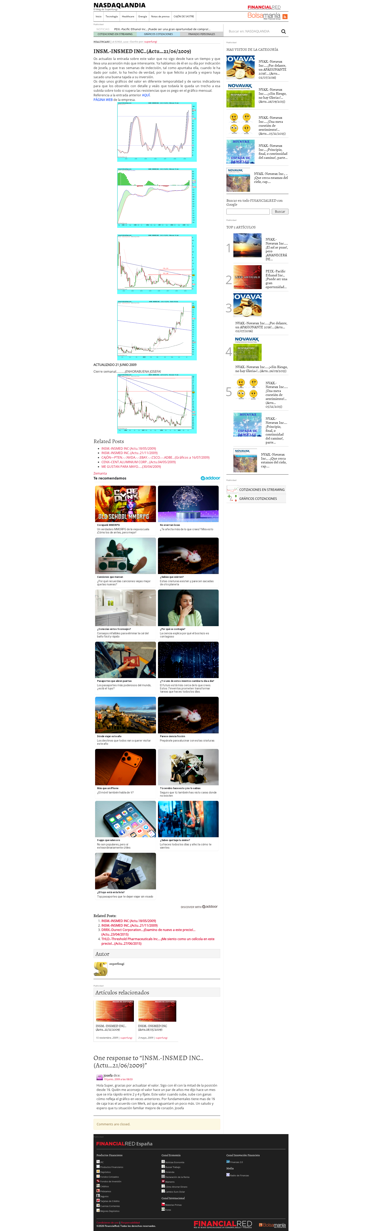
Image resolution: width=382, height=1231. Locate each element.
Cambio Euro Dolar (175, 1191)
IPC (102, 1162)
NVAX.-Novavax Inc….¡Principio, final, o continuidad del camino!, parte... (273, 151)
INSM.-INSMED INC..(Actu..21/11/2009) (129, 453)
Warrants (169, 1181)
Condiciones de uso (107, 1222)
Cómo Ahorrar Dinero (176, 1186)
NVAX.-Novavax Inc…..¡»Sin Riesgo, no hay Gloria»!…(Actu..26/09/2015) (272, 95)
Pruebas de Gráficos (127, 29)
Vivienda (169, 1172)
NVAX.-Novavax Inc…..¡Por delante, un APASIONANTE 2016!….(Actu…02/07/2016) (272, 69)
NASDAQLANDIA (120, 5)
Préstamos (105, 1191)
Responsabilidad (130, 1222)
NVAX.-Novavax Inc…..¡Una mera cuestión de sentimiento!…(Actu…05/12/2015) (272, 125)
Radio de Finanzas (239, 1175)
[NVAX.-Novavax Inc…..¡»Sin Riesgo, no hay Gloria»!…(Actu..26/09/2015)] (240, 95)
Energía (142, 16)
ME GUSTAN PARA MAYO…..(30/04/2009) (131, 466)
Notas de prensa (160, 16)
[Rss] (285, 17)
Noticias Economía (174, 1162)
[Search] (283, 31)
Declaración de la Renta (177, 1176)
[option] (165, 29)
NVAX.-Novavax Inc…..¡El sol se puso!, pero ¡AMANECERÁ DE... (277, 249)
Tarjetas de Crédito (110, 1201)
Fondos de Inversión (110, 1181)
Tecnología (112, 16)
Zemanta (100, 473)
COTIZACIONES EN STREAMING (115, 34)
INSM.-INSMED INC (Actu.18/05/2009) (128, 448)
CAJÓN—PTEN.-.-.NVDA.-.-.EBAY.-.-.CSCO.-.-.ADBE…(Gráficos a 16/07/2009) (155, 457)
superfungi (150, 41)
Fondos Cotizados (109, 1176)
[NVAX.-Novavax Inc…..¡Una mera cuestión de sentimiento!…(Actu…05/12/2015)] (240, 123)
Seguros (104, 1196)
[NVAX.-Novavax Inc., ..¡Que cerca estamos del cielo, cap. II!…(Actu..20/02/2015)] (238, 180)
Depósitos (105, 1172)
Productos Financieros (111, 1167)
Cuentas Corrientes (110, 1206)
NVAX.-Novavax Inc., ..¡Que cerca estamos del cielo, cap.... (271, 177)
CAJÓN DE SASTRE (184, 16)
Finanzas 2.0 (236, 1162)
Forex (168, 1209)
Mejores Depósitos (109, 1211)
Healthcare (128, 16)
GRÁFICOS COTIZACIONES (158, 34)
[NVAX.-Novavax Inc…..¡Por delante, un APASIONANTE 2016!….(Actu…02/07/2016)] (240, 67)
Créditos (104, 1186)
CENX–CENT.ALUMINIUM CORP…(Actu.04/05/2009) (138, 462)
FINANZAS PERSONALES (201, 34)
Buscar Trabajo (172, 1167)
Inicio (98, 16)
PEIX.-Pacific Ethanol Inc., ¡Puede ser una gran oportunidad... (276, 278)
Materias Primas (173, 1204)
